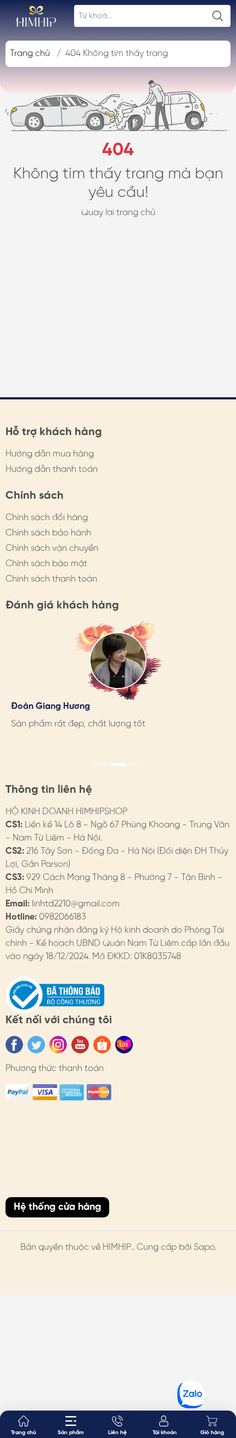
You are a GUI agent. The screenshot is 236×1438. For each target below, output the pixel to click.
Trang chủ (30, 53)
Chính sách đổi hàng (46, 517)
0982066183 (62, 917)
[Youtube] (80, 1044)
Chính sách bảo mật (46, 563)
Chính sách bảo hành (48, 533)
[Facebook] (14, 1044)
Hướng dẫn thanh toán (51, 469)
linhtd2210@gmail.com (76, 904)
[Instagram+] (58, 1044)
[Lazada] (124, 1044)
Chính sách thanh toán (51, 579)
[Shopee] (102, 1044)
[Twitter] (36, 1044)
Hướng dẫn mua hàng (49, 454)
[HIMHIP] (36, 16)
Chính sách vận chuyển (51, 548)
